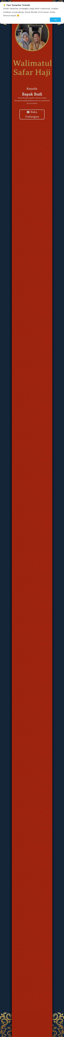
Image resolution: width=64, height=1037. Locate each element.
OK (55, 20)
